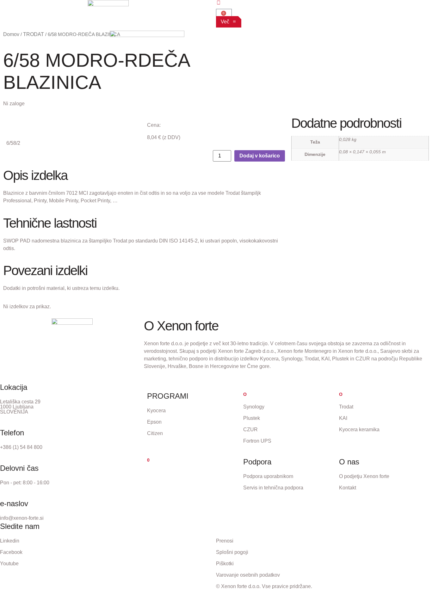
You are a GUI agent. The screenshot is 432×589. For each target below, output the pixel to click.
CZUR (250, 429)
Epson (154, 422)
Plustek (251, 418)
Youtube (9, 563)
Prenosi (224, 540)
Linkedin (9, 540)
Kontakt (347, 487)
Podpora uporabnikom (268, 476)
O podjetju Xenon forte (364, 476)
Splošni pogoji (232, 552)
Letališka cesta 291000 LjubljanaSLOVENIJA (20, 406)
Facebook (11, 552)
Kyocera (156, 410)
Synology (253, 406)
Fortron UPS (257, 441)
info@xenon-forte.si (22, 518)
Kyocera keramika (359, 429)
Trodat (346, 406)
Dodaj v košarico (259, 155)
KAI (343, 418)
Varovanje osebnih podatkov (248, 575)
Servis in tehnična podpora (273, 487)
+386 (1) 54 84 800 (21, 447)
